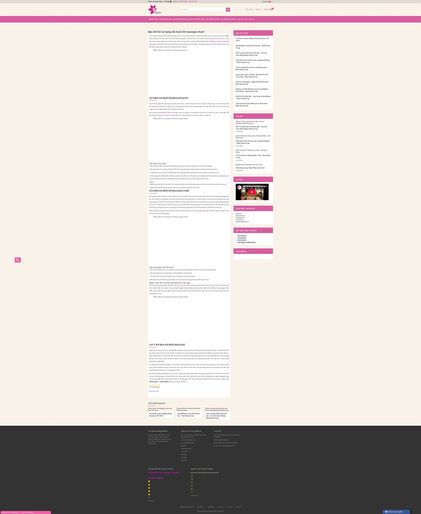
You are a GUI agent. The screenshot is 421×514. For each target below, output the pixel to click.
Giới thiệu (184, 460)
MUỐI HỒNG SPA (165, 19)
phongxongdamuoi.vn (242, 221)
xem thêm (240, 131)
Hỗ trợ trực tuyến (395, 512)
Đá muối (200, 507)
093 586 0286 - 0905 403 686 (187, 1)
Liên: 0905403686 (27, 512)
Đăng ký (258, 9)
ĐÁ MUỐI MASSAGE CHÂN (183, 19)
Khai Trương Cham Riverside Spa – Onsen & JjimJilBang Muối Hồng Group (216, 416)
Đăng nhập (249, 9)
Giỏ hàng (268, 9)
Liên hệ (183, 446)
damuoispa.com (240, 216)
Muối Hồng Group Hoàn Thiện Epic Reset (250, 168)
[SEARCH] (228, 10)
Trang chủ (153, 19)
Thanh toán (184, 451)
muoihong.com (240, 217)
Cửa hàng (184, 457)
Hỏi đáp (167, 1)
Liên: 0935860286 (13, 512)
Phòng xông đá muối (186, 507)
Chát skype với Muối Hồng (246, 242)
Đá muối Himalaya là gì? (188, 440)
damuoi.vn (239, 214)
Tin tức (220, 507)
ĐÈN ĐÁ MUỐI (199, 19)
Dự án (251, 19)
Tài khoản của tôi (186, 448)
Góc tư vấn (243, 19)
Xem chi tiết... (152, 443)
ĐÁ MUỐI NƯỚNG (212, 19)
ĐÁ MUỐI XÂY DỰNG (228, 19)
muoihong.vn (240, 219)
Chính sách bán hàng (155, 1)
